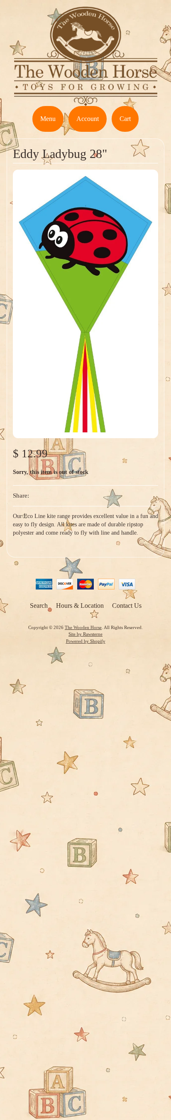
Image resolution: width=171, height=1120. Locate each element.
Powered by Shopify (85, 641)
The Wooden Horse (83, 627)
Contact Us (127, 605)
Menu (48, 118)
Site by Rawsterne (85, 634)
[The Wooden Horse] (85, 100)
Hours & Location (80, 605)
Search (39, 605)
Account (87, 118)
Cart (125, 118)
